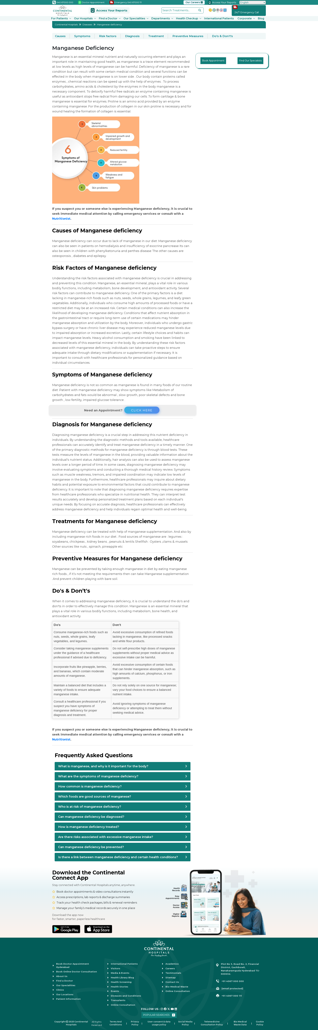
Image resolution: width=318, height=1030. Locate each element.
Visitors (115, 968)
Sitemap (170, 977)
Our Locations (64, 994)
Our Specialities (134, 18)
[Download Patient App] (6, 1021)
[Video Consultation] (6, 990)
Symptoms (82, 36)
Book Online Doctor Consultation (76, 971)
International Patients (219, 18)
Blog (261, 18)
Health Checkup (187, 18)
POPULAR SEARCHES (156, 1014)
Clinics (60, 989)
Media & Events (120, 973)
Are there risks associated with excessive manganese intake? (105, 837)
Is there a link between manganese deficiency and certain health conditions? (118, 857)
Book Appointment (213, 60)
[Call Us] (6, 1001)
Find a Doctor (108, 18)
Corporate (245, 18)
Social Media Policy (185, 1023)
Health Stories (119, 986)
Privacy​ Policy (135, 1023)
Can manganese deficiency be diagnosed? (91, 817)
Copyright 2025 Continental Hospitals (71, 1023)
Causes (60, 36)
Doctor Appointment (93, 2)
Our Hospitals (83, 18)
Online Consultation (123, 1005)
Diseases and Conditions (126, 995)
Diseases (87, 24)
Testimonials (173, 973)
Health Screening (121, 982)
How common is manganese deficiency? (90, 786)
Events (115, 991)
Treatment (156, 36)
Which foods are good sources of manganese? (94, 796)
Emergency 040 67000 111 (128, 2)
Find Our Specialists (250, 60)
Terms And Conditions (115, 1023)
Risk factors (107, 36)
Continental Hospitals (66, 24)
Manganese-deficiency (109, 24)
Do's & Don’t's (222, 36)
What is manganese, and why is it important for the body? (103, 766)
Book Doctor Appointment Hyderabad (72, 965)
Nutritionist (61, 219)
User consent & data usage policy (159, 1023)
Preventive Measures (187, 36)
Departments (160, 18)
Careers (170, 968)
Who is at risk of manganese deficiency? (89, 807)
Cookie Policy (260, 1023)
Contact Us (172, 982)
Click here (142, 410)
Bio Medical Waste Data (240, 1023)
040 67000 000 (64, 2)
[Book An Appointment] (6, 1011)
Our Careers (193, 2)
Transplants (118, 1000)
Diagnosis (132, 36)
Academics (172, 963)
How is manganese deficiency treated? (88, 827)
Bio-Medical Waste (176, 986)
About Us (61, 976)
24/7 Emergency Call (247, 12)
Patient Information (68, 999)
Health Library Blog (122, 977)
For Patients (59, 18)
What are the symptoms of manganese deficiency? (98, 776)
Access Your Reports (224, 2)
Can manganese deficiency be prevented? (91, 847)
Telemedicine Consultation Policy (212, 1023)
